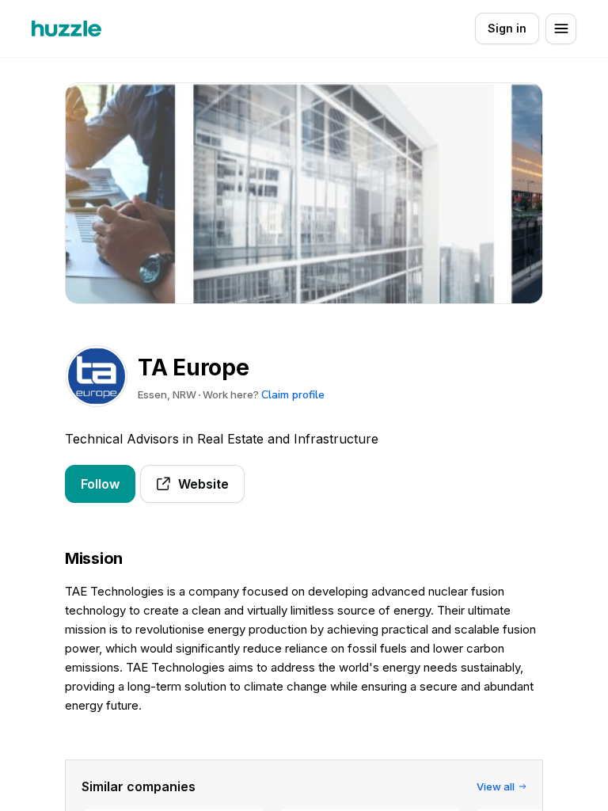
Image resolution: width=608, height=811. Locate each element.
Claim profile (293, 394)
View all (496, 786)
